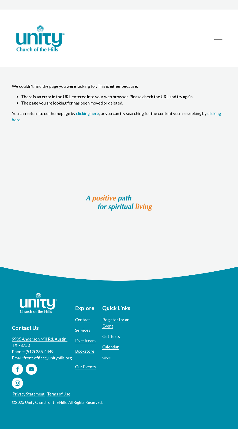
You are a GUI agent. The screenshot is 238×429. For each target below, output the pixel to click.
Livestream (85, 340)
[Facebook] (17, 369)
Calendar (110, 346)
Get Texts (111, 336)
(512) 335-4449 (39, 351)
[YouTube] (31, 369)
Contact (82, 319)
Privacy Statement (29, 394)
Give (106, 357)
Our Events (85, 366)
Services (82, 330)
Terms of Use (58, 394)
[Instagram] (17, 383)
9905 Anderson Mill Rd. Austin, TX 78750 (39, 342)
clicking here (87, 113)
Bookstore (84, 351)
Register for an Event (115, 322)
